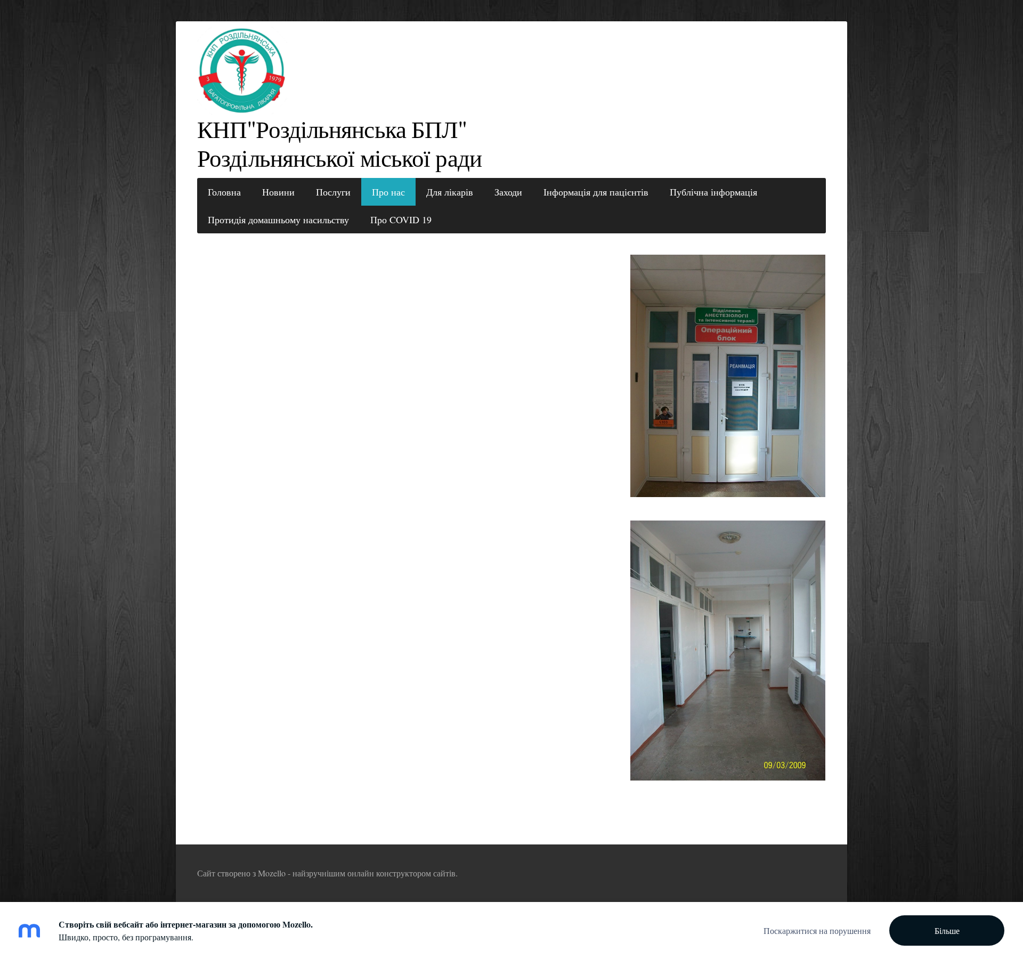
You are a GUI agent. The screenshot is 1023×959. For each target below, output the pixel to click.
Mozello (272, 873)
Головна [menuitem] (224, 191)
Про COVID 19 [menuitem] (401, 219)
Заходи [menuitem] (508, 191)
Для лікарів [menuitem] (449, 191)
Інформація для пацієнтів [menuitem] (595, 191)
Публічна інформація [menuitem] (713, 191)
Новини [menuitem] (278, 191)
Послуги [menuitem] (333, 191)
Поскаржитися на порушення (817, 930)
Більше (947, 930)
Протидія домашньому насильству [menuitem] (278, 219)
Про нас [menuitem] (388, 191)
